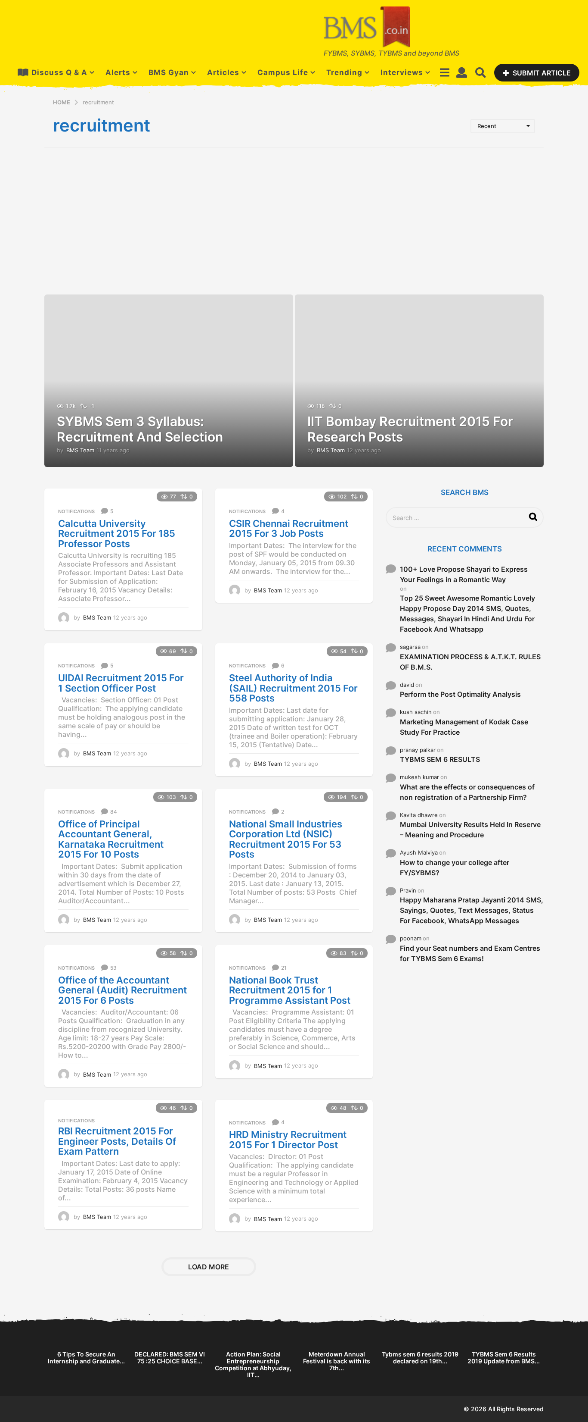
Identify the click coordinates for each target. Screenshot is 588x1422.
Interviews (402, 72)
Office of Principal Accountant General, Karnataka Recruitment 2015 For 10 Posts (111, 839)
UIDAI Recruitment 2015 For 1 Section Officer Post (121, 683)
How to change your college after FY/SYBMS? (454, 867)
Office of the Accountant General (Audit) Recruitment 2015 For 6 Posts (122, 990)
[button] (444, 72)
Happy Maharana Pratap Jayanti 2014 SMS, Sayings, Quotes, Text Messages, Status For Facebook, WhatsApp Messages (471, 910)
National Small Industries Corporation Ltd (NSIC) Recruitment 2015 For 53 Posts (285, 839)
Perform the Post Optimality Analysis (460, 694)
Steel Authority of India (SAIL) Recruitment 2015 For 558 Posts (293, 688)
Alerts (117, 72)
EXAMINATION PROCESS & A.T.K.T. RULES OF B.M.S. (470, 661)
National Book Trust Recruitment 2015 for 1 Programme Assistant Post (289, 990)
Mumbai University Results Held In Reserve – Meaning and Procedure (470, 829)
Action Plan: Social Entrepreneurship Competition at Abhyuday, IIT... (253, 1364)
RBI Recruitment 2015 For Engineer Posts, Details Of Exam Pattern (117, 1141)
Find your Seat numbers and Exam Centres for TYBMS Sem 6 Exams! (470, 953)
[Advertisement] (294, 221)
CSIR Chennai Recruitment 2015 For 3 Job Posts (288, 528)
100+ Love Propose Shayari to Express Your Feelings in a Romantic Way (464, 574)
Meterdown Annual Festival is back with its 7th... (336, 1361)
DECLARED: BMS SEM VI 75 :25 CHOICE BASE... (169, 1357)
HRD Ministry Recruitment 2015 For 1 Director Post (288, 1139)
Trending (344, 72)
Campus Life (282, 72)
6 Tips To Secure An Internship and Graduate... (86, 1357)
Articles (223, 72)
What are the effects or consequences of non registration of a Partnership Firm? (467, 792)
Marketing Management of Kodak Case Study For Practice (464, 726)
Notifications (76, 511)
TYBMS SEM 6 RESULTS (440, 759)
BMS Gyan (169, 72)
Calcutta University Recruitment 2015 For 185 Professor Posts (116, 533)
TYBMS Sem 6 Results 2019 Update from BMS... (503, 1357)
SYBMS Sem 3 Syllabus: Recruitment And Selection (140, 429)
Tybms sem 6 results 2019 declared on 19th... (420, 1357)
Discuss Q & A (59, 72)
